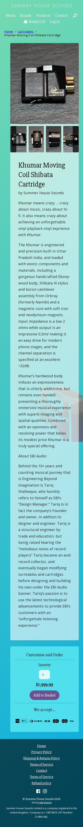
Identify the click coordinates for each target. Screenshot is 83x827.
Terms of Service (41, 764)
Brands (25, 15)
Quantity (44, 665)
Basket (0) (37, 21)
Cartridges (25, 31)
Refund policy (41, 783)
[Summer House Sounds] (41, 6)
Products (43, 15)
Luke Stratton (45, 802)
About (10, 15)
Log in (54, 21)
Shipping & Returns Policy (41, 758)
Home (8, 31)
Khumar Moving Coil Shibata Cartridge (32, 35)
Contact (61, 15)
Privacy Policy (41, 752)
